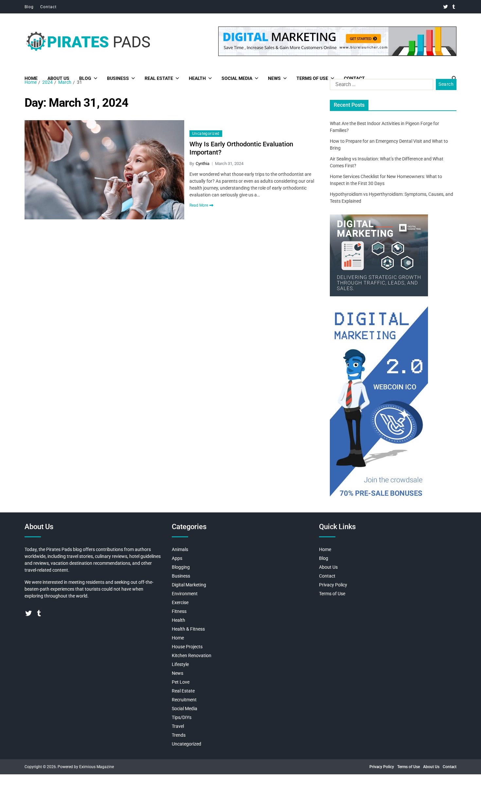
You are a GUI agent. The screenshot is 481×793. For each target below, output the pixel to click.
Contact (48, 7)
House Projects (187, 646)
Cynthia (202, 163)
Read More (198, 205)
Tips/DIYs (181, 717)
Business (118, 78)
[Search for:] (380, 86)
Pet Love (180, 682)
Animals (180, 549)
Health (197, 78)
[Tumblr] (453, 6)
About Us (58, 78)
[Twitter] (445, 6)
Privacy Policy (333, 584)
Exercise (180, 602)
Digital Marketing (189, 584)
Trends (179, 735)
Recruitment (184, 699)
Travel (178, 726)
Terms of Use (312, 78)
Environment (185, 593)
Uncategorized (206, 133)
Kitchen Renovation (191, 655)
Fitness (179, 611)
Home (31, 78)
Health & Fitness (188, 629)
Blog (29, 7)
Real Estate (159, 78)
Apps (177, 558)
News (274, 78)
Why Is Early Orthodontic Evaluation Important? (241, 148)
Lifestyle (180, 664)
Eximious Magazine (96, 767)
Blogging (181, 567)
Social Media (237, 78)
